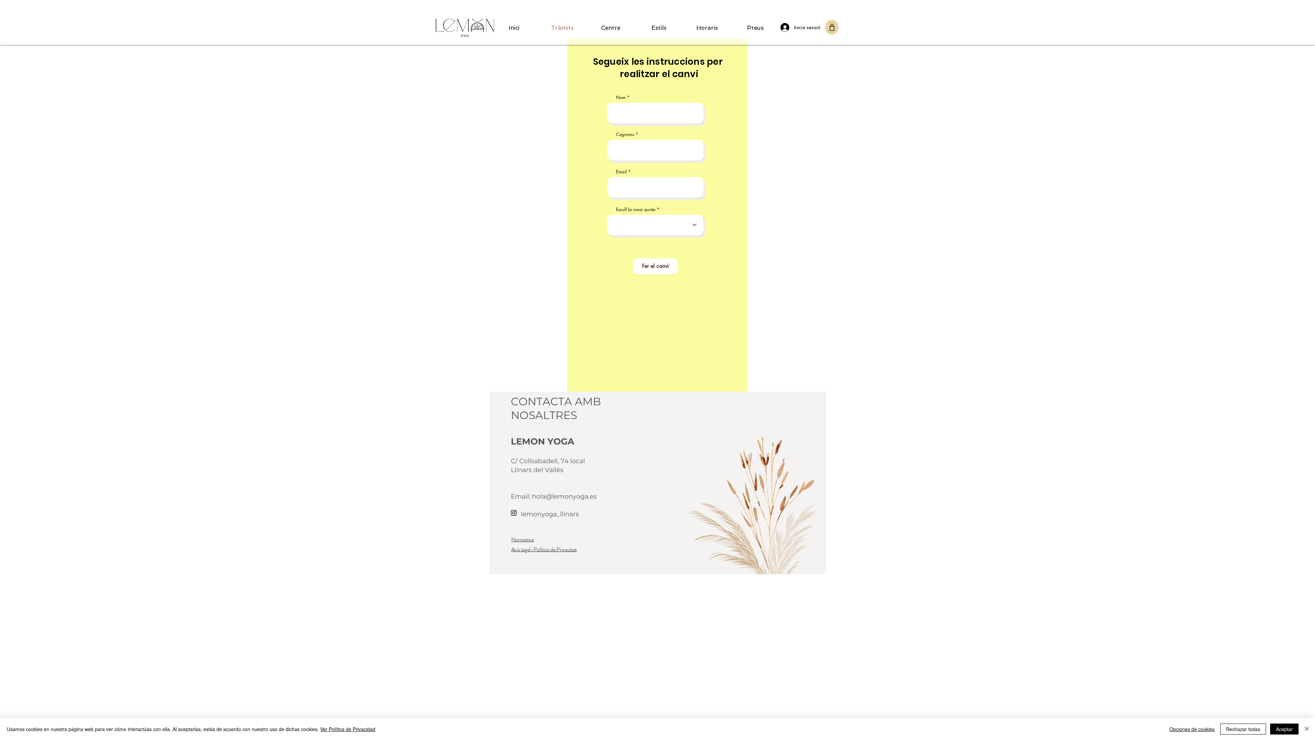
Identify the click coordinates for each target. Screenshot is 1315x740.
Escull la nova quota (635, 209)
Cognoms (625, 134)
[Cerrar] (1307, 729)
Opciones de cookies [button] (1192, 729)
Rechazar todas (1243, 729)
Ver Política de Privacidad (347, 729)
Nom (621, 97)
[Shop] (831, 27)
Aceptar (1284, 729)
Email (621, 172)
